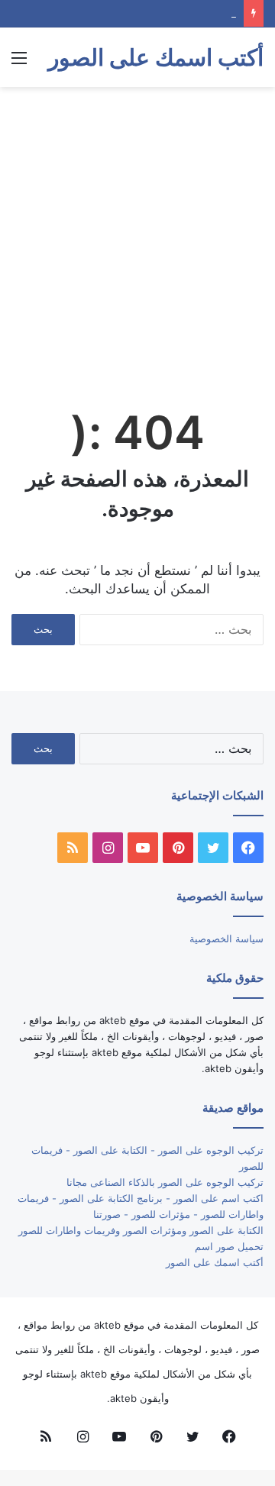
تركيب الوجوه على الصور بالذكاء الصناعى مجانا (165, 1182)
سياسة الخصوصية (226, 938)
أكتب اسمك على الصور (215, 1262)
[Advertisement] (137, 239)
